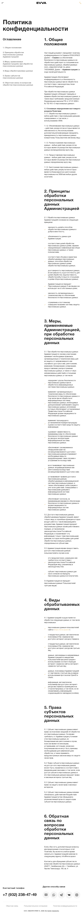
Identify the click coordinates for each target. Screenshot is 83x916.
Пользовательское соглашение (35, 906)
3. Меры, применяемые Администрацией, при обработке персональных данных (18, 64)
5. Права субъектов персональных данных (13, 77)
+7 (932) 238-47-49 (80, 3)
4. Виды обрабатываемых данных (18, 71)
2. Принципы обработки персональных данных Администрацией (13, 55)
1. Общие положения (12, 48)
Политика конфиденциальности (65, 906)
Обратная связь (12, 906)
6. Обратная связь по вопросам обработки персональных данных (18, 84)
